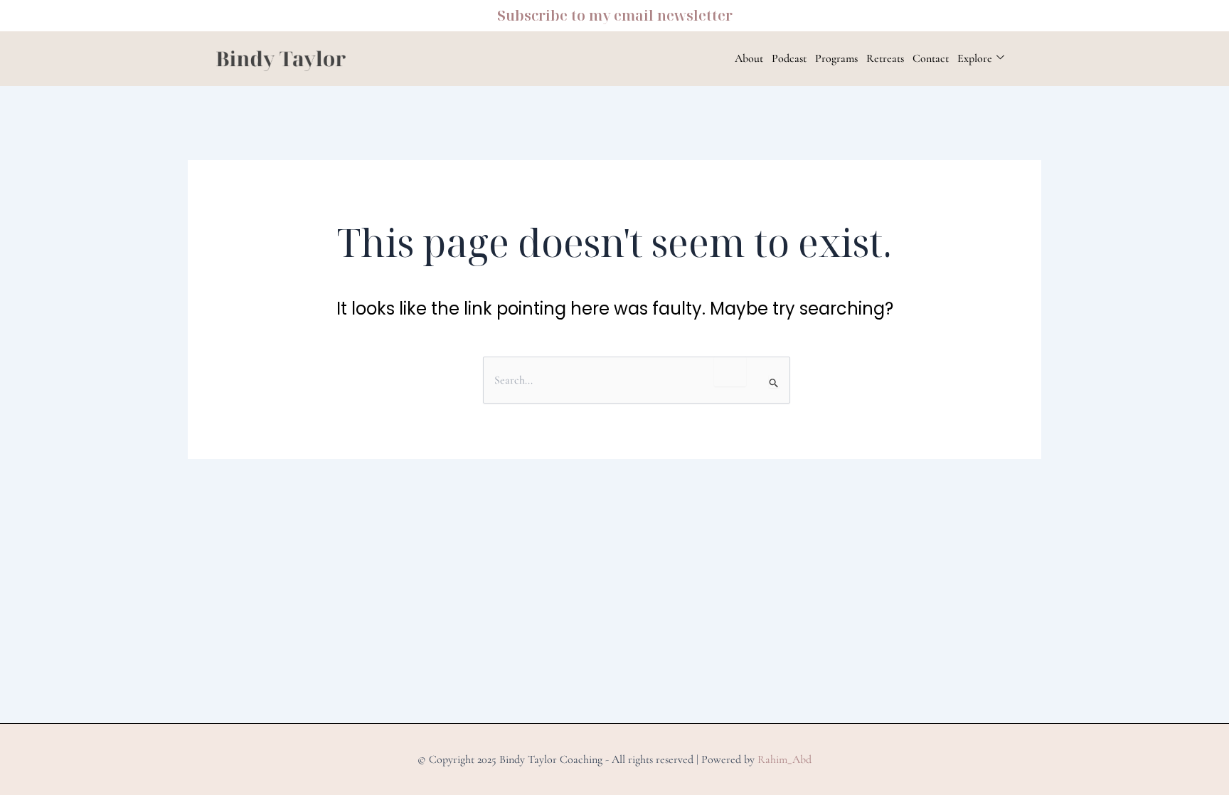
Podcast (789, 58)
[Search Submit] (774, 381)
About (749, 58)
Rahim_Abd (784, 759)
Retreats (885, 58)
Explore (974, 58)
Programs (836, 58)
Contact (931, 58)
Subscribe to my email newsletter (615, 15)
